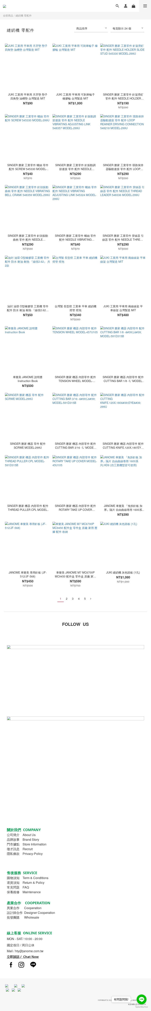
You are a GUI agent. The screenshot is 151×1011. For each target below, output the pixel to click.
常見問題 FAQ (18, 887)
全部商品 (8, 15)
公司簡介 (13, 834)
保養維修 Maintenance (24, 892)
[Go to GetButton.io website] (141, 1007)
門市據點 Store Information (26, 844)
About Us (29, 834)
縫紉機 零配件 (24, 15)
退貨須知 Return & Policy (25, 882)
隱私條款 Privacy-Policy (25, 853)
